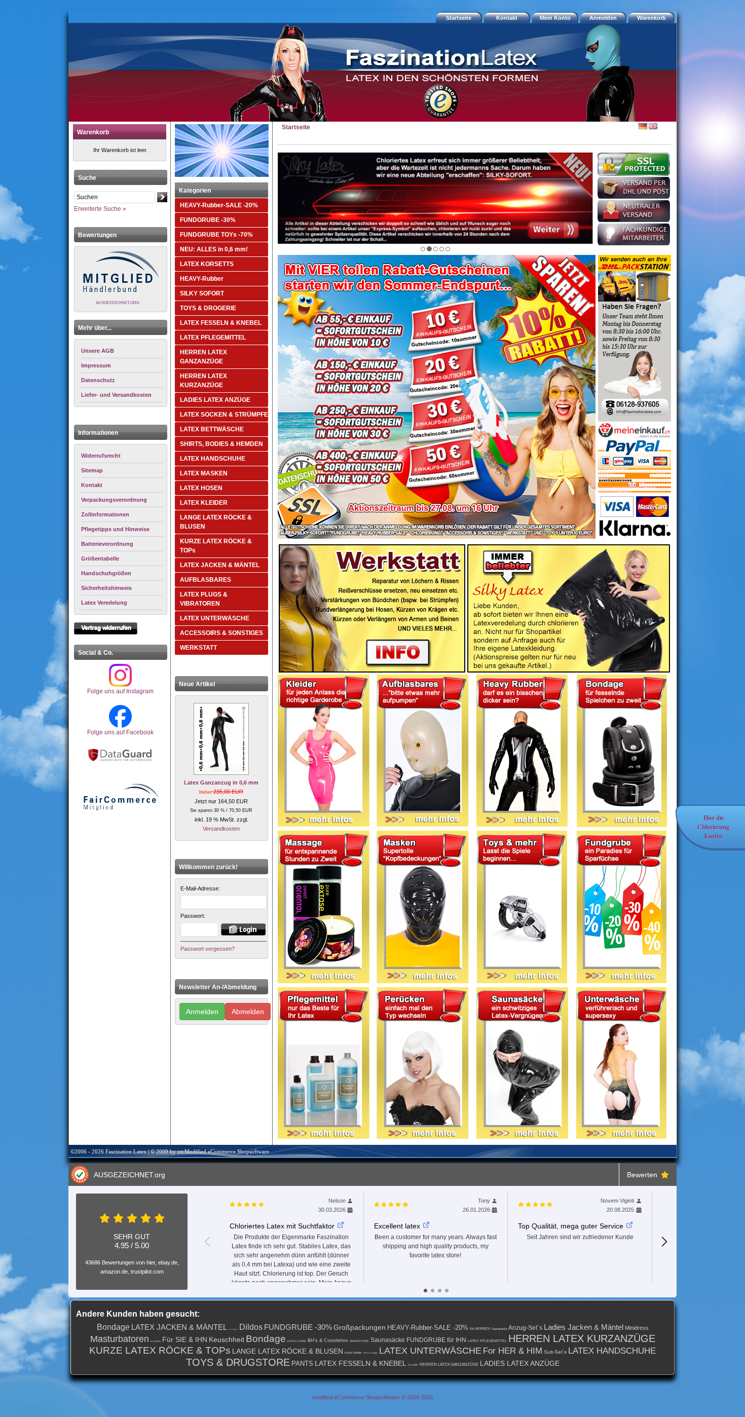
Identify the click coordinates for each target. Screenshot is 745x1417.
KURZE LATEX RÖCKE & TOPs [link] (160, 1350)
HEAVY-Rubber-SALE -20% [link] (427, 1327)
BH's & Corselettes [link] (328, 1340)
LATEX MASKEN (204, 473)
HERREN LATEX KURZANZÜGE (203, 380)
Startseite (296, 127)
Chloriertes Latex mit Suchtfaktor (282, 1226)
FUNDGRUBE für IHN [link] (436, 1340)
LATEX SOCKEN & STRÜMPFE (224, 414)
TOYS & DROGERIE (208, 308)
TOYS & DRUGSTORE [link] (238, 1362)
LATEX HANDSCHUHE (212, 458)
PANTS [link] (302, 1363)
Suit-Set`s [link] (555, 1352)
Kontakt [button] (506, 18)
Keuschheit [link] (226, 1339)
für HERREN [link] (480, 1328)
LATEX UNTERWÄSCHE (214, 618)
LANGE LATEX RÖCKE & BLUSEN (216, 522)
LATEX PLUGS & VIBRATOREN (204, 599)
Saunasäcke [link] (499, 1328)
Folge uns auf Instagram (120, 691)
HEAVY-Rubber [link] (370, 1353)
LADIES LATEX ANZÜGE (215, 399)
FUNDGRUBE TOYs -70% (216, 234)
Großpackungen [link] (359, 1327)
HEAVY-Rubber (202, 278)
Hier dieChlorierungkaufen (713, 827)
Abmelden (248, 1012)
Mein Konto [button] (555, 18)
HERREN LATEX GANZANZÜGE (203, 357)
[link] (122, 456)
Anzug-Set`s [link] (525, 1327)
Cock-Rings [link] (233, 1329)
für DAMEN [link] (156, 1341)
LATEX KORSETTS (207, 264)
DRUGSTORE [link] (359, 1341)
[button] (652, 18)
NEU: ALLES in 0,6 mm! (214, 249)
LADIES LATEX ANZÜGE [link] (520, 1363)
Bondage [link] (113, 1327)
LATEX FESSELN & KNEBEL (221, 322)
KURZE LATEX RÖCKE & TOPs (216, 546)
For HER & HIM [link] (512, 1351)
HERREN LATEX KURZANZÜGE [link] (581, 1338)
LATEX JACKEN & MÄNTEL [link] (179, 1327)
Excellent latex (397, 1226)
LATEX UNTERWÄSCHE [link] (430, 1351)
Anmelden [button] (603, 18)
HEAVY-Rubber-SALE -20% (219, 205)
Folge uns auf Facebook (120, 732)
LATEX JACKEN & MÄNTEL (219, 565)
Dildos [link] (251, 1327)
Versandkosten (221, 829)
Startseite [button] (458, 18)
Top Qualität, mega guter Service (570, 1226)
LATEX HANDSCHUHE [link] (612, 1351)
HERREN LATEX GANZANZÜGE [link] (449, 1364)
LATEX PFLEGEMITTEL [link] (487, 1341)
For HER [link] (413, 1364)
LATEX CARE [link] (296, 1341)
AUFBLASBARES (205, 579)
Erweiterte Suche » (100, 208)
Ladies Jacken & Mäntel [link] (583, 1327)
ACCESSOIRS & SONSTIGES (221, 633)
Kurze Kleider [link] (353, 1352)
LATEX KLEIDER (204, 502)
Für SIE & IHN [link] (184, 1339)
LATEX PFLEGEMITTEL (213, 337)
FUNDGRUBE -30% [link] (298, 1327)
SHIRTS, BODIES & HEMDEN (221, 444)
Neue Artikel (197, 684)
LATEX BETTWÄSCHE (212, 429)
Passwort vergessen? (207, 949)
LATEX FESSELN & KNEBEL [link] (360, 1363)
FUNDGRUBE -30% (208, 219)
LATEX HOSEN (201, 488)
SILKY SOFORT (202, 293)
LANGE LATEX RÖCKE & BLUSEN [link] (287, 1351)
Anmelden (202, 1012)
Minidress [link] (637, 1328)
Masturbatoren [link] (119, 1339)
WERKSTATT (198, 647)
